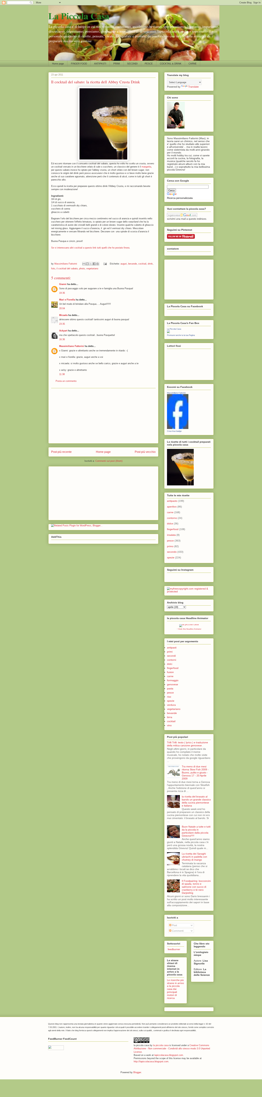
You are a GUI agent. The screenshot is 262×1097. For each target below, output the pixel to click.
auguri (123, 263)
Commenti (177, 930)
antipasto (172, 500)
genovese (172, 684)
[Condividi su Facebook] (94, 264)
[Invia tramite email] (84, 264)
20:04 (62, 308)
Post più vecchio (145, 451)
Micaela (63, 315)
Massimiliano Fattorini (71, 346)
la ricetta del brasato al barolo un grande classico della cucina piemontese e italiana (196, 801)
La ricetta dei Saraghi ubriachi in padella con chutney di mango (194, 856)
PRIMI (116, 63)
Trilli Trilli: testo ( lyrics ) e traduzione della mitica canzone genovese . (187, 744)
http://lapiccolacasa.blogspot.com (151, 1061)
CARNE (193, 63)
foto (53, 268)
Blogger (137, 1072)
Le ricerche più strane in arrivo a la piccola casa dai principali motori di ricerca (175, 989)
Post (174, 925)
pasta (170, 688)
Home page (58, 63)
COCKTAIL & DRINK (170, 63)
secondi (171, 655)
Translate (193, 86)
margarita (146, 166)
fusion (170, 672)
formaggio (172, 680)
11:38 (62, 374)
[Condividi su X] (91, 264)
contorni (171, 659)
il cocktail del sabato (67, 268)
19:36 (62, 293)
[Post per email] (104, 263)
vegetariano (92, 268)
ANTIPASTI (100, 63)
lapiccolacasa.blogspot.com (168, 1055)
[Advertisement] (103, 416)
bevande (132, 263)
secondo (172, 551)
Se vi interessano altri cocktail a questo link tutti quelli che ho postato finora (90, 247)
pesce (170, 540)
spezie (170, 557)
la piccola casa (161, 1045)
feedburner (173, 949)
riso (169, 696)
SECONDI (132, 63)
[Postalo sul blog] (87, 264)
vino (169, 725)
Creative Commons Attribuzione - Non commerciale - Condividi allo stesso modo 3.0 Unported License (172, 1048)
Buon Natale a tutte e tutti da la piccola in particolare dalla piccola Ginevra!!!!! (196, 831)
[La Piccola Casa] (168, 332)
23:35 (62, 324)
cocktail (142, 263)
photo (82, 268)
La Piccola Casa (78, 15)
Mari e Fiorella (67, 299)
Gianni (62, 284)
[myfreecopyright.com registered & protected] (189, 591)
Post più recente (61, 451)
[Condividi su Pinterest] (97, 264)
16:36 (62, 339)
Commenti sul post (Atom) (108, 461)
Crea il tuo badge (174, 431)
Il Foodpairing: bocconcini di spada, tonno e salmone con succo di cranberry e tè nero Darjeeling (196, 886)
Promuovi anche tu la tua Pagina (181, 335)
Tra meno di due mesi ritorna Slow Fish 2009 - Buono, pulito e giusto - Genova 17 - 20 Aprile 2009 (195, 772)
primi (170, 651)
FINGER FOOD (79, 63)
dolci (169, 664)
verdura (171, 704)
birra (169, 717)
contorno (172, 518)
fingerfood (172, 529)
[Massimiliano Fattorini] (177, 428)
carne (170, 512)
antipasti (171, 647)
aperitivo (172, 506)
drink (150, 263)
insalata (171, 534)
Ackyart (63, 330)
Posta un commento (66, 381)
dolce (170, 523)
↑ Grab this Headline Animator (189, 629)
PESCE (149, 63)
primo (170, 546)
